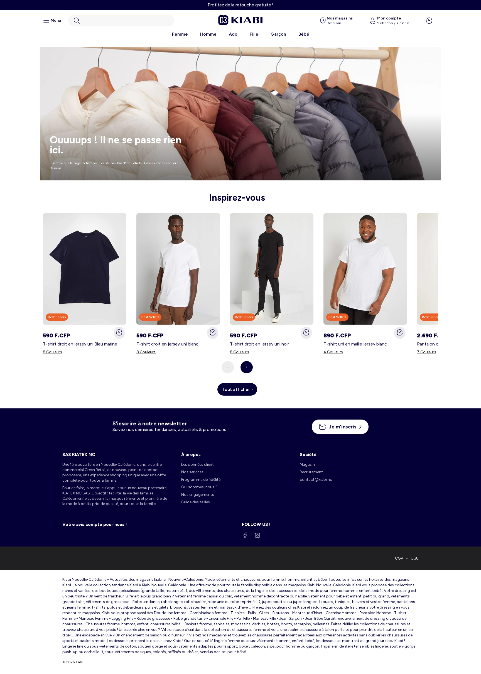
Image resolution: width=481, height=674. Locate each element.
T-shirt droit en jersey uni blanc (167, 344)
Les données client (197, 464)
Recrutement (311, 472)
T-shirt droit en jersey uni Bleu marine (80, 344)
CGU (415, 558)
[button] (121, 20)
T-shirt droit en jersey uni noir (259, 344)
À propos (191, 454)
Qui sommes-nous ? (199, 487)
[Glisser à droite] (246, 367)
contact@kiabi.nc (316, 479)
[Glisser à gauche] (228, 367)
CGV (399, 558)
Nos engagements (197, 494)
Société (308, 454)
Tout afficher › (237, 389)
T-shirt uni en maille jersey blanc (355, 344)
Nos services (192, 472)
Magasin (307, 464)
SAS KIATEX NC (78, 454)
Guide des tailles (195, 502)
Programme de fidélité (200, 479)
